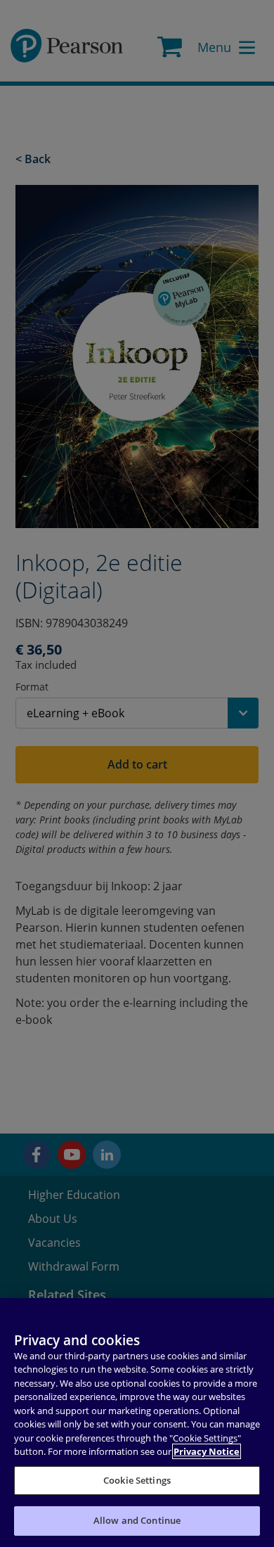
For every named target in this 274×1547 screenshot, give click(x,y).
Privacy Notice (207, 1451)
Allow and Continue (137, 1520)
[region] (137, 1422)
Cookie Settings (137, 1480)
